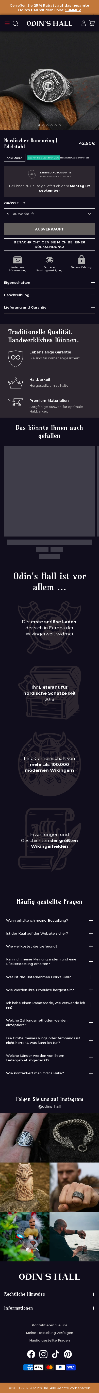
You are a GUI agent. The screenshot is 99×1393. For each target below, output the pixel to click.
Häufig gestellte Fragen (49, 1340)
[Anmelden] (84, 23)
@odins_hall (49, 1106)
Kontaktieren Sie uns (50, 1325)
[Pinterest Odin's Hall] (68, 1354)
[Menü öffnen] (7, 23)
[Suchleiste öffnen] (15, 23)
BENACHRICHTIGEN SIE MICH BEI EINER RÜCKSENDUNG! (49, 244)
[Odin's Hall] (49, 23)
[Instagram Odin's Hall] (43, 1354)
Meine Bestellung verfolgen (49, 1333)
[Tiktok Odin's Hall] (56, 1354)
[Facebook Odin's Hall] (31, 1354)
